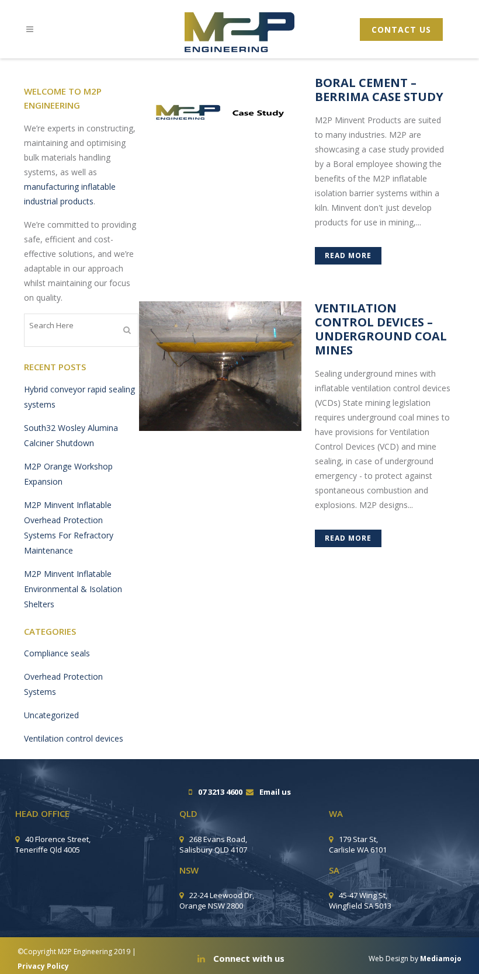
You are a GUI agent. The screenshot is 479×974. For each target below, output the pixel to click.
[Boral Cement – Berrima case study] (220, 108)
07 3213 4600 (220, 792)
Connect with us (247, 958)
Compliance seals (57, 653)
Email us (275, 792)
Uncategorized (51, 715)
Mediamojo (440, 958)
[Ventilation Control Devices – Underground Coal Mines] (220, 366)
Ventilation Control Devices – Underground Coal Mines (381, 329)
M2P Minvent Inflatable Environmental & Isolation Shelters (73, 589)
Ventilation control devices (73, 738)
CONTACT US (401, 29)
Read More (348, 255)
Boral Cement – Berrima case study (379, 90)
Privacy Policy (43, 966)
